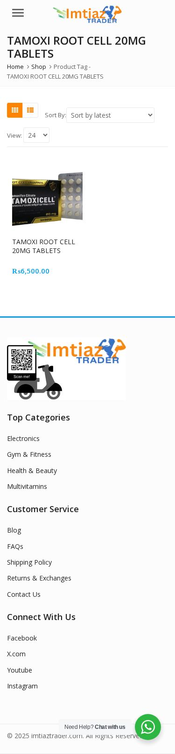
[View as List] (30, 110)
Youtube (19, 670)
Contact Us (24, 594)
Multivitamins (27, 486)
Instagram (22, 685)
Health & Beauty (32, 470)
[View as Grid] (15, 110)
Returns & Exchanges (39, 578)
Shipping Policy (29, 562)
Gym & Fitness (29, 454)
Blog (14, 530)
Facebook (22, 638)
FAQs (15, 546)
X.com (16, 653)
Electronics (23, 438)
